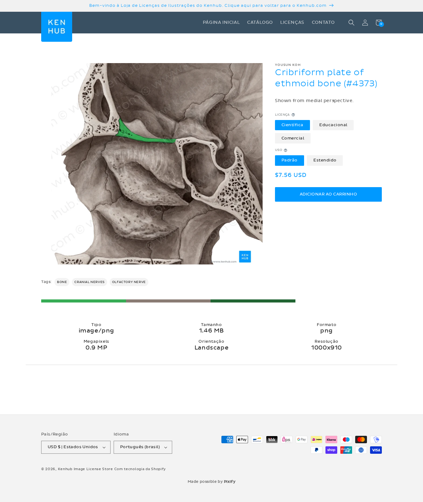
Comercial (292, 138)
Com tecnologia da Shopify (140, 469)
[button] (351, 22)
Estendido (325, 160)
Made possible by (212, 481)
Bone (62, 282)
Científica (292, 124)
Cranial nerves (89, 282)
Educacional (333, 124)
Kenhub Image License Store (85, 469)
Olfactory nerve (129, 282)
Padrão (289, 160)
